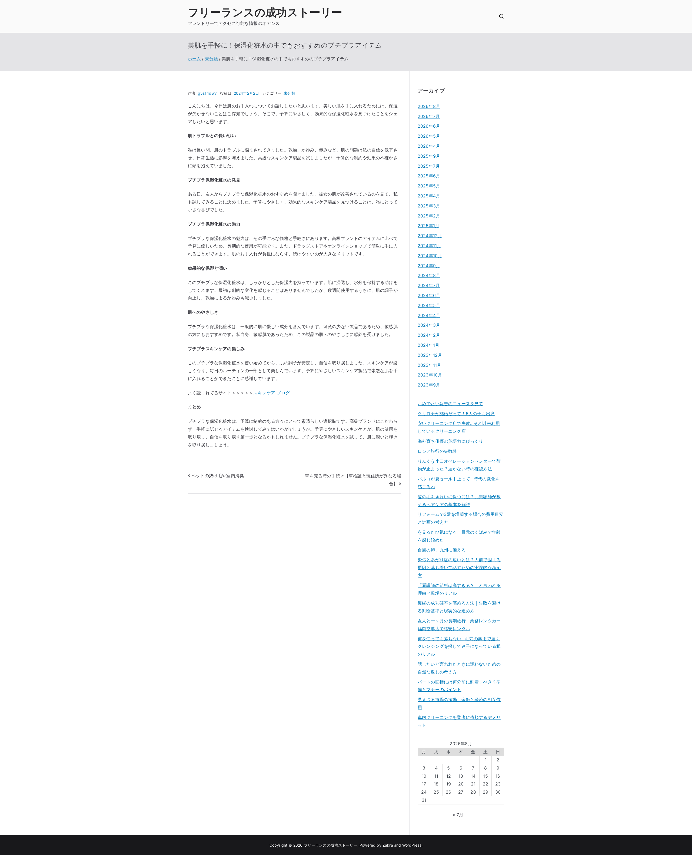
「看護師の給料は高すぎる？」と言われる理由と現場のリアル (459, 589)
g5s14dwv (207, 93)
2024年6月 (429, 295)
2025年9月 (429, 156)
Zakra (387, 845)
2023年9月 (429, 385)
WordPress (411, 845)
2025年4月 (429, 196)
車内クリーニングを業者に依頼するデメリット (459, 721)
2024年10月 (430, 255)
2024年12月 (430, 235)
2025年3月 (429, 206)
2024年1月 (428, 345)
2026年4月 (429, 146)
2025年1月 (428, 225)
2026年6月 (429, 126)
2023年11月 (429, 365)
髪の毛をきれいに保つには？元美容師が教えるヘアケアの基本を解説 (459, 500)
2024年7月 (429, 285)
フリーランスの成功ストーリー (265, 12)
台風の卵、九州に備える (442, 550)
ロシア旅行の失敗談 (437, 451)
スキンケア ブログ (271, 392)
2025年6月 (429, 176)
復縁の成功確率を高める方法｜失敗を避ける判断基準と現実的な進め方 (459, 606)
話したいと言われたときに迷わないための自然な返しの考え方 (459, 668)
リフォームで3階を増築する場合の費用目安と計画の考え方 (460, 518)
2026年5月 (429, 136)
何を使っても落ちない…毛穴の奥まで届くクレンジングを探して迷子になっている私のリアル (459, 646)
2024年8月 (429, 275)
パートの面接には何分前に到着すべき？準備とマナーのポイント (459, 685)
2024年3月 (429, 325)
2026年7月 (429, 116)
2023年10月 (430, 375)
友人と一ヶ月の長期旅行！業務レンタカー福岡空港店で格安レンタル (459, 624)
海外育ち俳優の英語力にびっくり (450, 441)
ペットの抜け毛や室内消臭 (217, 475)
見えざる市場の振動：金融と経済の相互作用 (459, 703)
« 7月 (458, 814)
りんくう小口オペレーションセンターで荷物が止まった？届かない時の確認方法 (459, 465)
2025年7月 (429, 166)
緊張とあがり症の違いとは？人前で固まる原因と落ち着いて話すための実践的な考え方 (459, 567)
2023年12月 (430, 355)
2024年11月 (429, 245)
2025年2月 (429, 216)
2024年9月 (429, 265)
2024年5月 (429, 305)
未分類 (289, 93)
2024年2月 (429, 335)
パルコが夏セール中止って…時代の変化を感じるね (459, 482)
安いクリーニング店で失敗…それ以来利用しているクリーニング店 (459, 427)
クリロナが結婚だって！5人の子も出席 (456, 413)
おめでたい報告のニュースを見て (450, 403)
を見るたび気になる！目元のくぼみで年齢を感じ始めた (459, 536)
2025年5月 (429, 186)
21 (473, 784)
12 (448, 776)
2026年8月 (429, 106)
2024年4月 (429, 315)
